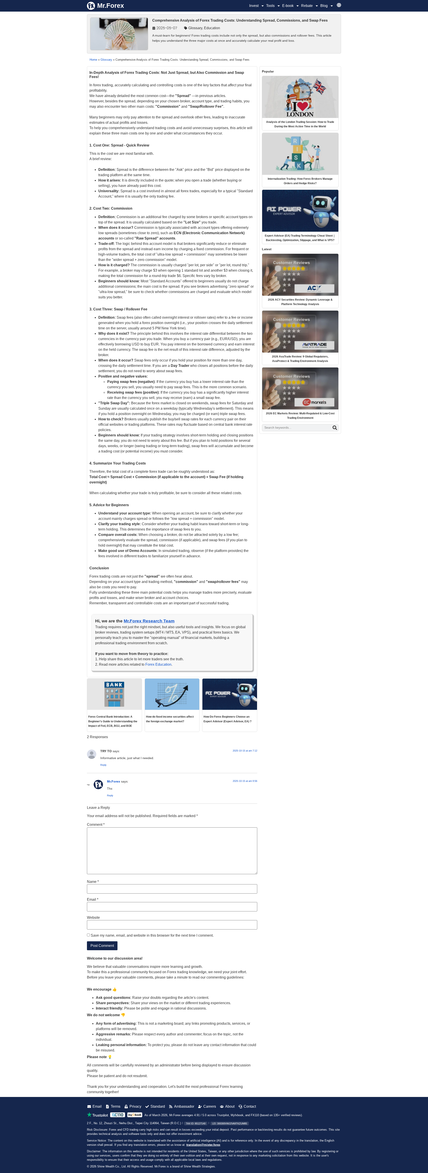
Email (92, 899)
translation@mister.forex (203, 1144)
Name (93, 882)
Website (93, 917)
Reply (103, 765)
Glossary (195, 28)
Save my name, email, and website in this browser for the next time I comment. (152, 935)
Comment (96, 824)
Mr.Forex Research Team (149, 621)
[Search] (334, 427)
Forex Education (158, 664)
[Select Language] (339, 5)
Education (212, 28)
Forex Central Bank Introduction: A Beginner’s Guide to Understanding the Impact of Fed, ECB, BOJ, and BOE (112, 721)
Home (93, 59)
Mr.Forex (113, 781)
